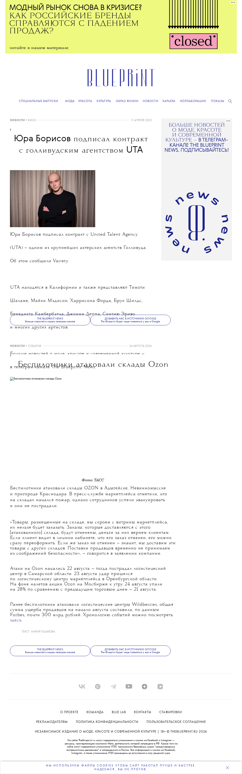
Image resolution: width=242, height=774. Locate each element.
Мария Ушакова (43, 631)
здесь (16, 620)
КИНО (32, 120)
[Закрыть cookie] (227, 767)
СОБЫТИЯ (34, 346)
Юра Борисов (25, 234)
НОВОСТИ (17, 120)
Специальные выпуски (38, 101)
